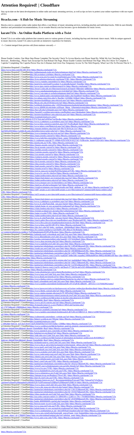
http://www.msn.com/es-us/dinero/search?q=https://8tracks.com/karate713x (61, 86)
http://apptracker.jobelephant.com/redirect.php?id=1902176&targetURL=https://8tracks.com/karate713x (72, 262)
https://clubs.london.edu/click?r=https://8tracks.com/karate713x (56, 208)
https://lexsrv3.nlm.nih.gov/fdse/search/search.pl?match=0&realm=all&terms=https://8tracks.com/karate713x (74, 88)
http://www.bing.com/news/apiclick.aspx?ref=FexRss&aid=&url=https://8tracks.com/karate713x (69, 124)
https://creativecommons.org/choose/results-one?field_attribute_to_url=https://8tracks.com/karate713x (71, 187)
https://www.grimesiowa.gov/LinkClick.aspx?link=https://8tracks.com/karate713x (63, 373)
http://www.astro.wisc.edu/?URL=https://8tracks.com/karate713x (56, 418)
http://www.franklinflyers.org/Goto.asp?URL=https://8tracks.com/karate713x (61, 371)
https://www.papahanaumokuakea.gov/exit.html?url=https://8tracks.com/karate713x (64, 91)
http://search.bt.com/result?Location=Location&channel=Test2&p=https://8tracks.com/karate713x (70, 84)
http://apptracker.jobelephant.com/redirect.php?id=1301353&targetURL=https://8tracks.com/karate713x (72, 389)
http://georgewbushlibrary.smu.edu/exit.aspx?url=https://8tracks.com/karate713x (63, 100)
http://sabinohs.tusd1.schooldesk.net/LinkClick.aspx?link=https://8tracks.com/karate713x (66, 234)
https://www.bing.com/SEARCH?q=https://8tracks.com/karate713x (29, 70)
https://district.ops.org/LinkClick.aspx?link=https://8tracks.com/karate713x (60, 356)
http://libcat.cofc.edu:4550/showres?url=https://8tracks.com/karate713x (59, 103)
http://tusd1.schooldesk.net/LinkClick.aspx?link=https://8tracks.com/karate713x (62, 281)
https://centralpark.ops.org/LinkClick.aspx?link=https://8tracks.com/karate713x (62, 349)
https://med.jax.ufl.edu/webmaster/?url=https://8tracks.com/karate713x (59, 185)
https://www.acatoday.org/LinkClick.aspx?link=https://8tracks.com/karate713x (62, 352)
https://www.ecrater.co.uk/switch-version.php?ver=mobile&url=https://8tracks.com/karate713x (69, 260)
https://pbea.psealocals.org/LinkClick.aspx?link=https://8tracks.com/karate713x (62, 394)
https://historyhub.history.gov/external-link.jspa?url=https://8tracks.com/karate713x (64, 178)
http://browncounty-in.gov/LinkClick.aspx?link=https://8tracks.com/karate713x (62, 403)
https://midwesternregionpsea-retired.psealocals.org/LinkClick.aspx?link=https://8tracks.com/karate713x (72, 295)
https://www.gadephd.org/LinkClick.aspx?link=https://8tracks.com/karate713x (62, 244)
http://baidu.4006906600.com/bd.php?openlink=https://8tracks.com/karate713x (62, 401)
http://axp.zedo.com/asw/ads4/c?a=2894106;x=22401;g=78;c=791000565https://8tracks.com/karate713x (73, 396)
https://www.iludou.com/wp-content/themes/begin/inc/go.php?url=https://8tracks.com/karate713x (70, 279)
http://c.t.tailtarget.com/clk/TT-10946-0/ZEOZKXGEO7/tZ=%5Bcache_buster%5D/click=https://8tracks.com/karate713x (80, 140)
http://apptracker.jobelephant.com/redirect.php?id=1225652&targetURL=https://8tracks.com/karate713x (72, 265)
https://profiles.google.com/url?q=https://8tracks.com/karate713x (56, 150)
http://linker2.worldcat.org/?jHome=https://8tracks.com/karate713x (57, 319)
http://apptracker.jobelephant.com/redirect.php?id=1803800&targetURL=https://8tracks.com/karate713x (72, 251)
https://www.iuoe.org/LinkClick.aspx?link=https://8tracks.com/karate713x (60, 274)
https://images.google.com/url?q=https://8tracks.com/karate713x (56, 145)
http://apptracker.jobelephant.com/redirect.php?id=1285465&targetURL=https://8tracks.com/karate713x (72, 246)
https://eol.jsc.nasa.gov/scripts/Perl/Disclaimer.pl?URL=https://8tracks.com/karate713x (65, 171)
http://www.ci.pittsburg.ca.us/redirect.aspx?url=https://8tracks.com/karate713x (62, 121)
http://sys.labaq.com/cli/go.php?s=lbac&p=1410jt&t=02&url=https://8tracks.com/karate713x (68, 98)
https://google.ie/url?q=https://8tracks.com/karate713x (52, 168)
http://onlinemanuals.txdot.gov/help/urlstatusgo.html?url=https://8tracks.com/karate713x (66, 72)
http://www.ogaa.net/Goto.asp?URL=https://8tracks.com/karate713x (58, 406)
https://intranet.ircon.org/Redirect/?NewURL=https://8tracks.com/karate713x (61, 375)
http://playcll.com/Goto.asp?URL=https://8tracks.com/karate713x (57, 378)
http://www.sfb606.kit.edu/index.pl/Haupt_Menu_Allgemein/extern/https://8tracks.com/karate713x (70, 107)
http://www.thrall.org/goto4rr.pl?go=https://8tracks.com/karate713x (57, 277)
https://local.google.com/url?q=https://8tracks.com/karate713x (55, 147)
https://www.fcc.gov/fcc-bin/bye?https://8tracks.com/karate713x (56, 173)
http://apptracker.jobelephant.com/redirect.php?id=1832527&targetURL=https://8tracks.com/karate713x (72, 364)
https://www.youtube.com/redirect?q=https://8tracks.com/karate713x (58, 81)
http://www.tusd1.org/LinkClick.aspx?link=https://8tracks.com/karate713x (60, 347)
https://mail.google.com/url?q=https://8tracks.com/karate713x (55, 166)
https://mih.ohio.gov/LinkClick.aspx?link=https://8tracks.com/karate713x (60, 335)
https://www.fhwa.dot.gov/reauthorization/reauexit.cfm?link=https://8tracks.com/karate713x (67, 222)
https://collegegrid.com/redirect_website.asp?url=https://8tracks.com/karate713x (62, 317)
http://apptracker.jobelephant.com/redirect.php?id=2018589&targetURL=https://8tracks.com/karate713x (72, 399)
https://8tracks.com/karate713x (13, 432)
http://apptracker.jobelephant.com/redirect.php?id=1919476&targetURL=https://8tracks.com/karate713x (72, 392)
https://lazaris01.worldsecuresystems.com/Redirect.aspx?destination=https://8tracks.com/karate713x (71, 112)
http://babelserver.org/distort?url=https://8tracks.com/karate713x (56, 333)
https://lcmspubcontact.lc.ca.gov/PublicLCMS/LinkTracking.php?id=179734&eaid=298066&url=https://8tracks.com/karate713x (42, 306)
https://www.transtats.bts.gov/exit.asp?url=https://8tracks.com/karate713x (60, 133)
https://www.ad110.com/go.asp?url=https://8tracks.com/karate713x (57, 302)
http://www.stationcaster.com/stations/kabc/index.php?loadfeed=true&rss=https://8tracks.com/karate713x (73, 96)
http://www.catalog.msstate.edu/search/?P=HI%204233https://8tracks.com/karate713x (65, 293)
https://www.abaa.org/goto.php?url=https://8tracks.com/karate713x (57, 241)
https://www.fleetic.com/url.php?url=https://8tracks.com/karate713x (57, 291)
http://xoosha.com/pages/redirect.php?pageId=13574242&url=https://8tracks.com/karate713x (68, 239)
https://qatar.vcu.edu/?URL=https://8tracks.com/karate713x (54, 213)
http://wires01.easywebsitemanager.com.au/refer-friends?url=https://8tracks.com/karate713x (67, 366)
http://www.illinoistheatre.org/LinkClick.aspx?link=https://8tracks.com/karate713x (63, 237)
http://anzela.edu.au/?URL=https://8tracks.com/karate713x (54, 143)
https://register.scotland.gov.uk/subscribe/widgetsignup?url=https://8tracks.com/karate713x (67, 211)
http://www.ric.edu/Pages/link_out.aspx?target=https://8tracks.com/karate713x (62, 204)
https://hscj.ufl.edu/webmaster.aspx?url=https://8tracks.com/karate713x (59, 110)
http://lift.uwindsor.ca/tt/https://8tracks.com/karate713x (52, 74)
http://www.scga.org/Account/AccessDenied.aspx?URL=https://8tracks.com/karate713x (66, 77)
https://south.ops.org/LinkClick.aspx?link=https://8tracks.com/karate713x (60, 248)
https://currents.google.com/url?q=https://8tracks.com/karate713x (56, 152)
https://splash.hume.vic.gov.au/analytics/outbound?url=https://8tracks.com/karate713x (65, 206)
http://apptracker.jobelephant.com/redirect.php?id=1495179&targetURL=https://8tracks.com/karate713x (72, 253)
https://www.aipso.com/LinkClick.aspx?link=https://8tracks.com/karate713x (61, 385)
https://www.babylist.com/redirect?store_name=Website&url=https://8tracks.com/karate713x (68, 138)
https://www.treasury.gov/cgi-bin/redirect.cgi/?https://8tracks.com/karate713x (61, 183)
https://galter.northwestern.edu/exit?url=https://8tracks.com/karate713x (59, 175)
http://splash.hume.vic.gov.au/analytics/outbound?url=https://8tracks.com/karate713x (64, 408)
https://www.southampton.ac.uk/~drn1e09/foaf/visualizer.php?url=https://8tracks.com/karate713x (70, 411)
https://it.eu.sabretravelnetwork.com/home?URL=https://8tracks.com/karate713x (63, 79)
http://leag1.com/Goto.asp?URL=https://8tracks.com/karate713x (56, 361)
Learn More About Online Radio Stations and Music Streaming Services (29, 427)
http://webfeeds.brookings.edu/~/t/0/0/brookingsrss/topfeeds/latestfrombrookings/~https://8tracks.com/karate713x (76, 105)
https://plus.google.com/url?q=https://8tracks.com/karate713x (55, 164)
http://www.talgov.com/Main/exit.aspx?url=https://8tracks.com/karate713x (60, 126)
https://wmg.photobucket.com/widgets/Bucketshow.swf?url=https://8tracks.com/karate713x (67, 272)
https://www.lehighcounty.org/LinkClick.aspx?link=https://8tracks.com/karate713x (64, 359)
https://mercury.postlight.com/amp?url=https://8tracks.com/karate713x (58, 309)
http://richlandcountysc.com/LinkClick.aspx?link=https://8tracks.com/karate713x (63, 342)
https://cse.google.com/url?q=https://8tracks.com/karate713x (54, 154)
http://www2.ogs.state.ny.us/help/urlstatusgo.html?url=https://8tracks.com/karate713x (65, 93)
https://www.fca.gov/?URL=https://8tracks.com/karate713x (54, 368)
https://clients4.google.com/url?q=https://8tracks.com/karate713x (56, 159)
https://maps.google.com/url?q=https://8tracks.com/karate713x (55, 136)
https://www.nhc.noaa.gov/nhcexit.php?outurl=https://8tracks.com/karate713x (62, 387)
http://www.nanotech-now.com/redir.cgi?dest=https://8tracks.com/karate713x (61, 331)
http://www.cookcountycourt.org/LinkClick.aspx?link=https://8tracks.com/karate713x (65, 354)
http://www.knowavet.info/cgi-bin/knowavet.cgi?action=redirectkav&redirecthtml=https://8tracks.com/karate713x (76, 288)
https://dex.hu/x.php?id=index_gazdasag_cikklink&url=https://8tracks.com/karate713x (65, 227)
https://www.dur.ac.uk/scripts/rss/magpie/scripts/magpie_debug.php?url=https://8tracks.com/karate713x (72, 345)
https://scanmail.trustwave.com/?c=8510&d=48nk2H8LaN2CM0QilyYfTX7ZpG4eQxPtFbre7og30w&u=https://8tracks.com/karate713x (44, 118)
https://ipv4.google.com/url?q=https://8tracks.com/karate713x (55, 161)
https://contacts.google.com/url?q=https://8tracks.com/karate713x (56, 157)
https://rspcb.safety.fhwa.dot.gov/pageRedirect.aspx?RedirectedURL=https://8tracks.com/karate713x (71, 220)
